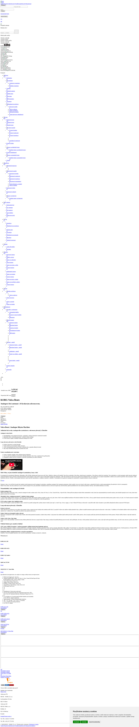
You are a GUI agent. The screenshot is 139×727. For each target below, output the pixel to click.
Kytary (5, 118)
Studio (5, 245)
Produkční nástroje (10, 91)
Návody (23, 3)
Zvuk (5, 220)
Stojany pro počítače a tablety (13, 282)
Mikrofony (8, 238)
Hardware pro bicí (10, 216)
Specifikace (3, 419)
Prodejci (6, 3)
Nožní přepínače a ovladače (15, 184)
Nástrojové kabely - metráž (15, 345)
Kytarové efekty (10, 144)
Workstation (9, 78)
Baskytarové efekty (10, 188)
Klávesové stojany (10, 255)
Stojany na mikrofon (11, 260)
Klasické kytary (10, 125)
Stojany (5, 252)
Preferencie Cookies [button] (33, 724)
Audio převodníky (10, 247)
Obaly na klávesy (13, 109)
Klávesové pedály (13, 107)
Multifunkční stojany (11, 272)
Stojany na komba (10, 304)
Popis (2, 417)
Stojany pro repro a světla (12, 265)
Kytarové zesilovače (14, 133)
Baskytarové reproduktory (15, 182)
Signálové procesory (11, 241)
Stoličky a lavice (10, 258)
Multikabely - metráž (14, 352)
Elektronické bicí (10, 205)
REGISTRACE (4, 16)
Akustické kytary (10, 123)
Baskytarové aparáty (11, 171)
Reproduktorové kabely (14, 331)
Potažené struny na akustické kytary (17, 158)
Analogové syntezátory (14, 84)
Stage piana (9, 97)
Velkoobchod (28, 3)
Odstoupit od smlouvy (30, 725)
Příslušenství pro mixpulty (12, 235)
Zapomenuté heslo (5, 13)
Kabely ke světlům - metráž (15, 354)
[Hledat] (16, 32)
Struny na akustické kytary (12, 156)
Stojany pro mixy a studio (12, 280)
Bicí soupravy (9, 211)
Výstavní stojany (10, 285)
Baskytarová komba (13, 174)
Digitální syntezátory (14, 86)
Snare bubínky (9, 213)
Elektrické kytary (10, 120)
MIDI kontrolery (10, 99)
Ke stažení (3, 422)
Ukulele (8, 161)
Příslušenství (6, 307)
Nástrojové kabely (13, 323)
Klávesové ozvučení (14, 112)
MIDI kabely (12, 333)
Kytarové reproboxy (14, 136)
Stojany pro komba (10, 275)
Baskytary (6, 163)
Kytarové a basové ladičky (15, 315)
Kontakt (20, 3)
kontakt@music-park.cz (6, 716)
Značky (2, 3)
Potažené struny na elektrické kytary (17, 150)
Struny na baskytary (11, 196)
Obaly (5, 289)
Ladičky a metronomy (11, 310)
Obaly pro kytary (10, 298)
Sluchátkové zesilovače (14, 141)
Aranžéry (8, 89)
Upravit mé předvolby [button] (94, 722)
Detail (2, 544)
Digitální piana (9, 94)
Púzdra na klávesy (11, 292)
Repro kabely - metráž (14, 361)
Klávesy (5, 76)
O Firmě (16, 3)
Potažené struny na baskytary (16, 199)
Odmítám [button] (84, 722)
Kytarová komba (13, 131)
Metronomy (12, 318)
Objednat (3, 416)
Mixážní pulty (9, 230)
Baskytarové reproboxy (14, 179)
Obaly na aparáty (13, 185)
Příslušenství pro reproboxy (12, 226)
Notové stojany (9, 263)
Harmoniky (9, 370)
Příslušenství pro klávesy (12, 105)
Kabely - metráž (10, 343)
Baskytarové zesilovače (14, 177)
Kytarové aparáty (10, 128)
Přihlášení (3, 5)
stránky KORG (4, 424)
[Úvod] (2, 1)
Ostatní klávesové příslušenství (16, 115)
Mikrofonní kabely (13, 326)
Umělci (9, 3)
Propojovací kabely (13, 328)
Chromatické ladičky (14, 313)
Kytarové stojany (10, 268)
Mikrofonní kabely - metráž (15, 348)
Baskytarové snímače (11, 192)
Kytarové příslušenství (11, 153)
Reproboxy (9, 224)
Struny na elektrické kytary (13, 148)
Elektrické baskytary (11, 166)
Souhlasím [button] (76, 722)
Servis (12, 3)
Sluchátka (8, 250)
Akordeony (9, 102)
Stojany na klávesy (13, 110)
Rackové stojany (10, 277)
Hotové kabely (10, 320)
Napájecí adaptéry (10, 366)
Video (2, 421)
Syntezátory (9, 81)
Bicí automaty (9, 208)
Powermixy (9, 233)
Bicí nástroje (6, 203)
